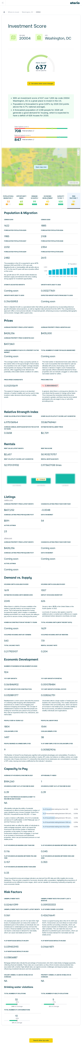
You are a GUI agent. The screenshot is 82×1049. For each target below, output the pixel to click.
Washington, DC (27, 12)
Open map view (41, 167)
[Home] (4, 12)
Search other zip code (41, 1040)
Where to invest (13, 12)
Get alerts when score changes (42, 83)
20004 (38, 12)
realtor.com (8, 500)
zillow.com (8, 538)
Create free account (67, 1030)
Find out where (27, 131)
